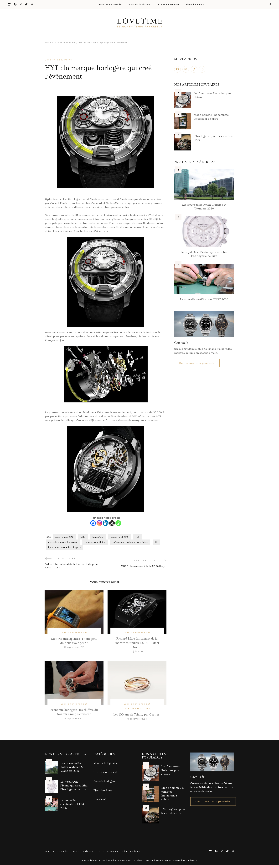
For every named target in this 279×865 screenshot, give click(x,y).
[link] (202, 69)
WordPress (191, 860)
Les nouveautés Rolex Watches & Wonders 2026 (71, 767)
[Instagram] (99, 523)
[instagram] (185, 69)
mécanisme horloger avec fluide (130, 542)
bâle (83, 537)
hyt (137, 537)
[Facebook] (93, 523)
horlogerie (98, 537)
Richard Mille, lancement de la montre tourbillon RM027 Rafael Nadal (137, 643)
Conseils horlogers (139, 4)
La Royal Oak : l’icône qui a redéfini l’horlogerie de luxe (74, 785)
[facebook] (177, 69)
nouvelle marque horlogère (63, 542)
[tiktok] (194, 69)
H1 (156, 542)
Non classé (99, 799)
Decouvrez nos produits (197, 363)
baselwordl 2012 (120, 537)
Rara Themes (164, 860)
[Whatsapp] (118, 523)
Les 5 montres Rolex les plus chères (170, 770)
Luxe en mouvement (168, 4)
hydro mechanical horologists (64, 547)
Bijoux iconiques (195, 4)
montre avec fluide (95, 542)
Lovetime (105, 860)
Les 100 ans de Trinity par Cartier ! (137, 714)
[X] (112, 523)
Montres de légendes (111, 4)
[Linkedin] (105, 523)
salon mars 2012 (64, 537)
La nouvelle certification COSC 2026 (204, 299)
